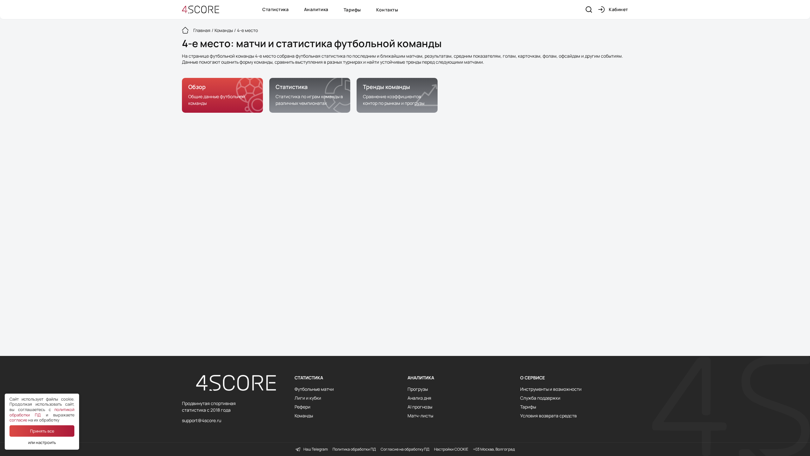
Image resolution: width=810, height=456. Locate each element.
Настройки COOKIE (451, 449)
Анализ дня (419, 398)
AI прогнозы (420, 407)
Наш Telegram (315, 449)
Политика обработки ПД (354, 449)
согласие (18, 420)
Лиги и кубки (308, 398)
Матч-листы (420, 416)
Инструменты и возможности (551, 389)
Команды (304, 416)
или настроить (42, 442)
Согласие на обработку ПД (405, 449)
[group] (222, 95)
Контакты (387, 10)
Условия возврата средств (548, 416)
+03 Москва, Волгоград (494, 449)
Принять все (42, 431)
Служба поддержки (540, 398)
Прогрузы (418, 389)
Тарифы (352, 10)
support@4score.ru (201, 420)
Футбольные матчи (314, 389)
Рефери (302, 407)
